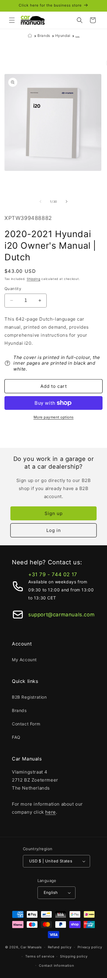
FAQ (16, 737)
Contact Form (26, 723)
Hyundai (62, 35)
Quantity (12, 288)
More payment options (54, 417)
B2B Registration (29, 697)
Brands (43, 35)
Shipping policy (74, 956)
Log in (53, 530)
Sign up (54, 513)
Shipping (33, 279)
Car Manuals (31, 947)
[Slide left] (40, 201)
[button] (11, 20)
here (50, 812)
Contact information (56, 965)
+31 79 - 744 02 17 (52, 574)
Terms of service (39, 956)
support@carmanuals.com (61, 615)
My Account (24, 659)
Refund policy (60, 947)
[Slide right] (66, 201)
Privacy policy (90, 947)
